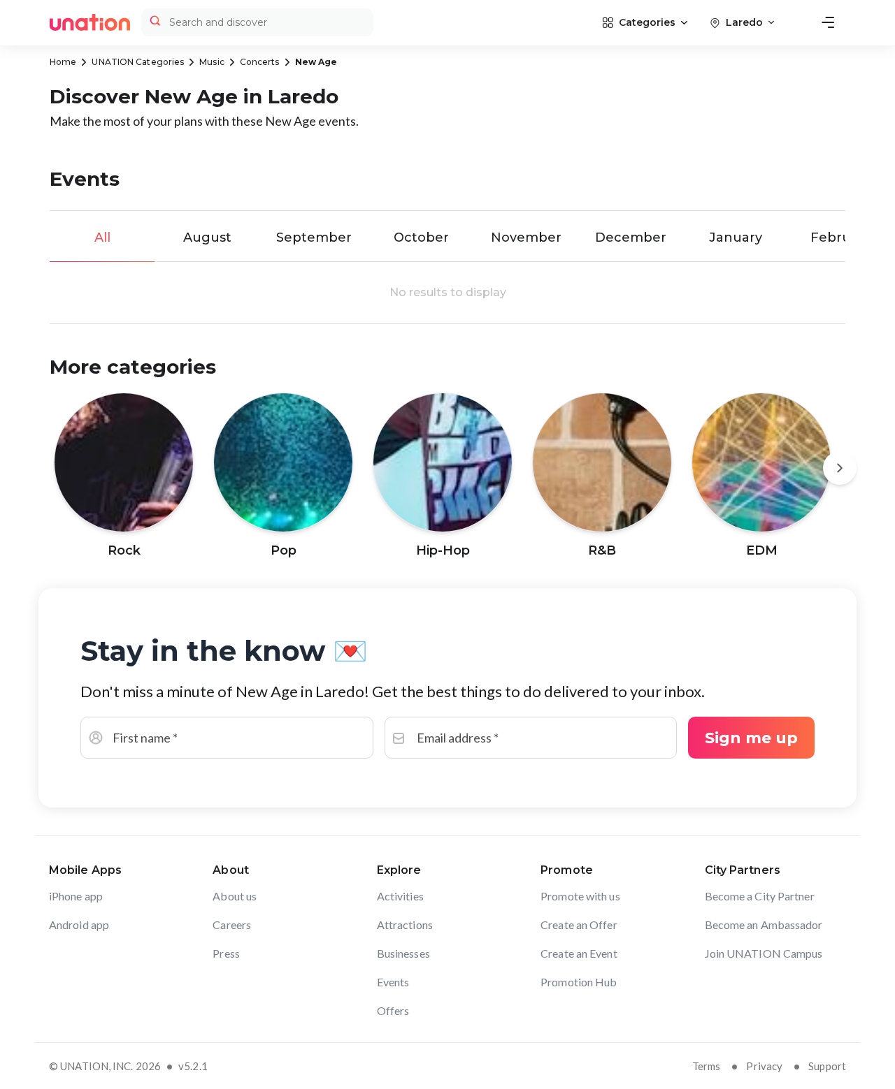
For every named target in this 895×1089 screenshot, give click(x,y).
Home (63, 62)
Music (211, 62)
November (526, 237)
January (735, 237)
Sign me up (751, 738)
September (314, 237)
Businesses (403, 953)
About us (235, 895)
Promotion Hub (578, 981)
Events (393, 981)
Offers (393, 1010)
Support (827, 1066)
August (207, 237)
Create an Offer (578, 924)
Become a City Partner (760, 895)
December (630, 237)
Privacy (764, 1066)
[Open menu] (827, 22)
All (102, 237)
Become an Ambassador (764, 924)
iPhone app (76, 895)
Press (226, 953)
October (421, 237)
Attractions (405, 924)
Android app (79, 924)
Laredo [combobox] (744, 22)
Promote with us (580, 895)
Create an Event (578, 953)
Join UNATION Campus (764, 953)
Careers (232, 924)
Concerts (260, 62)
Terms (706, 1066)
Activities (400, 895)
